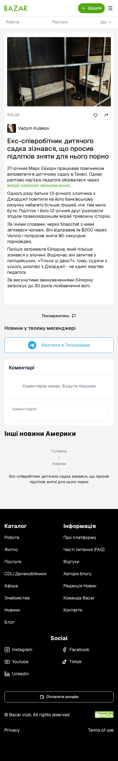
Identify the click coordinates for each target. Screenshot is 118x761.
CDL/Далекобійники (25, 574)
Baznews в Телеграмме (66, 345)
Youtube (20, 662)
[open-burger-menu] (110, 8)
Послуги (60, 22)
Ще (103, 22)
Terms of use (101, 730)
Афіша (11, 586)
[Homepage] (15, 8)
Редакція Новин (79, 586)
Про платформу (79, 537)
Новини (59, 463)
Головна (59, 451)
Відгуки (71, 561)
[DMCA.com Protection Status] (104, 714)
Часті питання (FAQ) (84, 549)
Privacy (12, 730)
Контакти (72, 610)
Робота (12, 22)
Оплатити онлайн (62, 696)
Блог (9, 622)
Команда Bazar (79, 598)
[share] (95, 115)
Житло (11, 549)
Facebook (79, 649)
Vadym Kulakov (33, 128)
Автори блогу (77, 574)
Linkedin (20, 674)
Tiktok (75, 662)
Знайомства (17, 598)
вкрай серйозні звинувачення (38, 185)
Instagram (22, 649)
